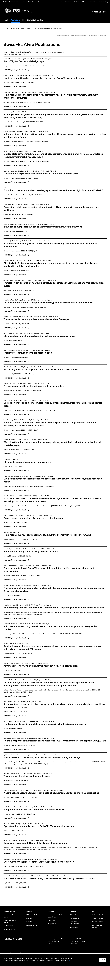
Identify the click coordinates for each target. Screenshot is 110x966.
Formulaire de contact (78, 941)
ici (69, 960)
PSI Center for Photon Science (15, 28)
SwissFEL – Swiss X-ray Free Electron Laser (39, 28)
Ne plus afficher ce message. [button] (96, 35)
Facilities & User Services (30, 1)
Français (91, 1)
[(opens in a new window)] (22, 69)
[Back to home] (18, 10)
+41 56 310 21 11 (76, 939)
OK (102, 960)
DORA (7, 70)
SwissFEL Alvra (99, 12)
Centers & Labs (14, 1)
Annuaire (74, 944)
